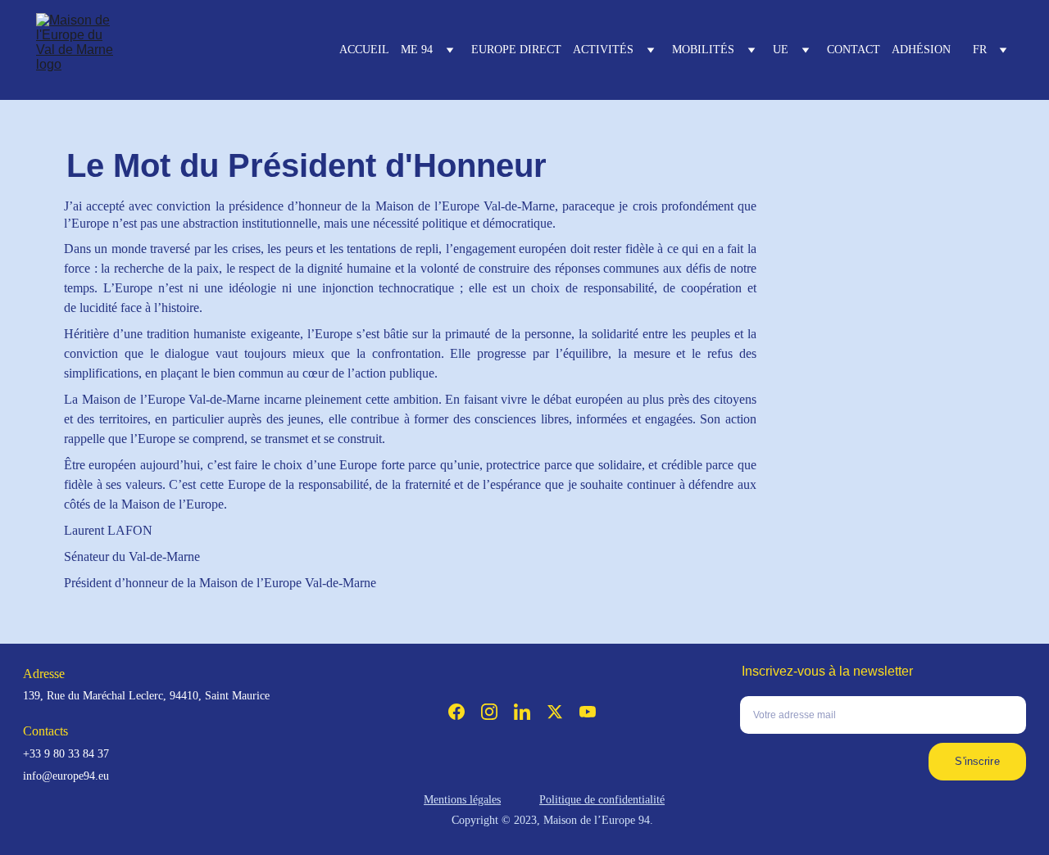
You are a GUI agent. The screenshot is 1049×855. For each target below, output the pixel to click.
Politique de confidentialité (602, 800)
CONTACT (853, 49)
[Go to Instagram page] (489, 711)
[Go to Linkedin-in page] (522, 711)
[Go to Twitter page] (555, 711)
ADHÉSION (921, 49)
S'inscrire (977, 761)
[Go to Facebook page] (456, 711)
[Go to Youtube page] (587, 711)
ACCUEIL (364, 49)
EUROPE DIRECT (516, 49)
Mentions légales (462, 800)
